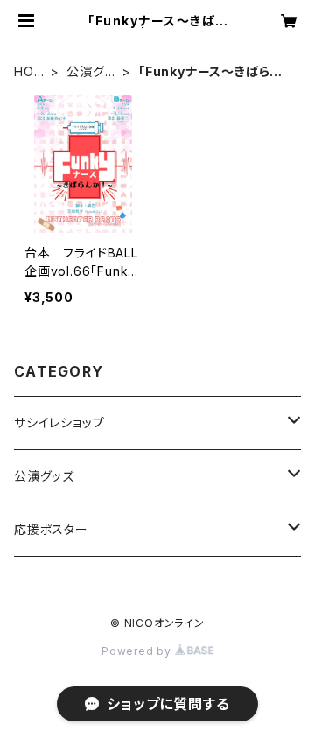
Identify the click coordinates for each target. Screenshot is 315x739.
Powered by (138, 651)
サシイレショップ (59, 422)
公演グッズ (90, 72)
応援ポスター (51, 529)
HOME (29, 72)
